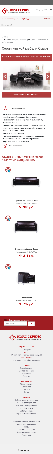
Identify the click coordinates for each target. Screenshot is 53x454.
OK (31, 324)
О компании (26, 387)
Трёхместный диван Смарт (26, 201)
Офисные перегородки (26, 432)
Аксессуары (26, 435)
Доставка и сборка (26, 371)
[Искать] (47, 24)
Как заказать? (26, 374)
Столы (37, 421)
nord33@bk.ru (26, 349)
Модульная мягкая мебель (24, 421)
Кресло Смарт (27, 298)
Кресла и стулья (26, 408)
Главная (5, 37)
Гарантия (26, 376)
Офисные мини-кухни (26, 430)
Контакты (26, 390)
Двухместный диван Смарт (26, 249)
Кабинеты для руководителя (26, 400)
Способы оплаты (26, 368)
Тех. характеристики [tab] (17, 108)
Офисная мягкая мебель (27, 414)
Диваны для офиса (27, 40)
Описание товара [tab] (15, 146)
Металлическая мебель (26, 424)
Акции (26, 392)
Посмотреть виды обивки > (26, 95)
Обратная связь (26, 384)
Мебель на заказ (26, 411)
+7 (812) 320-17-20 (44, 10)
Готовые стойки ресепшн (26, 405)
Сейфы (26, 427)
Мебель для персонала (26, 403)
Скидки (27, 19)
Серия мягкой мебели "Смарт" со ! (26, 56)
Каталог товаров (10, 19)
